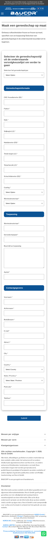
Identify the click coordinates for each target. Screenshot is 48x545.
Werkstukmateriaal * (11, 199)
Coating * (7, 187)
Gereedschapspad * (11, 235)
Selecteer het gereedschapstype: (16, 70)
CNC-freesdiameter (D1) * (13, 97)
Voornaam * (8, 297)
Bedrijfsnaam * (9, 320)
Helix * (6, 120)
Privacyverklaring (9, 531)
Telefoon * (7, 398)
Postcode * (8, 387)
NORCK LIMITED (9, 525)
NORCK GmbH (39, 514)
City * (6, 353)
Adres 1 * (7, 342)
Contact (20, 516)
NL (41, 8)
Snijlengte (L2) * (9, 131)
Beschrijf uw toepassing (12, 246)
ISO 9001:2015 (30, 533)
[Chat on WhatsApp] (43, 534)
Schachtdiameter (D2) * (12, 176)
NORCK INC (7, 521)
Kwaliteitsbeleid (18, 533)
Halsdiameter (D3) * (11, 142)
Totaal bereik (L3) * (11, 165)
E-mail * (6, 331)
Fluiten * (7, 109)
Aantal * (7, 272)
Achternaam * (9, 308)
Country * (7, 365)
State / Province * (10, 376)
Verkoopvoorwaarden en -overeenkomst (30, 531)
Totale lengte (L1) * (10, 154)
